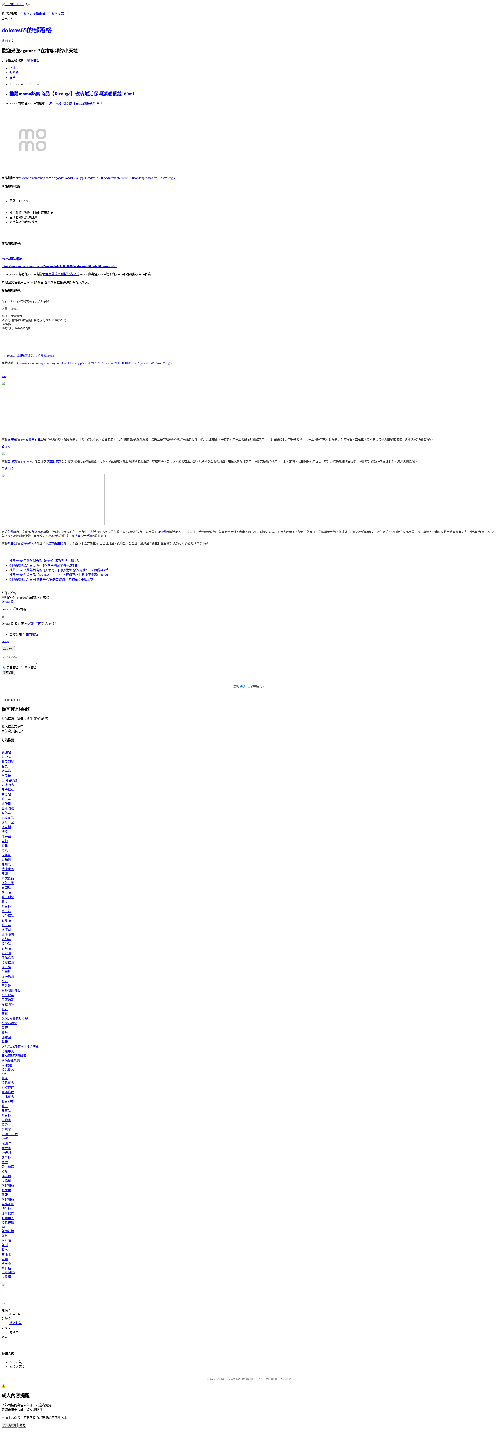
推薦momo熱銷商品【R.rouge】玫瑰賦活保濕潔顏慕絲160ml (71, 93)
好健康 (6, 953)
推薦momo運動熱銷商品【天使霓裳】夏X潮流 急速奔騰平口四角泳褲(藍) (59, 570)
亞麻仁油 (8, 962)
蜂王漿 (6, 967)
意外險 (6, 986)
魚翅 (5, 873)
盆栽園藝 (8, 1004)
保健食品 (8, 957)
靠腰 (5, 1028)
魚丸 (5, 850)
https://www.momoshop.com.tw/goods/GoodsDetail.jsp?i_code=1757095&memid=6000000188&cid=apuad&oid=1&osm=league (96, 178)
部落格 (14, 72)
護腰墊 (6, 1037)
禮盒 (77, 536)
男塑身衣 (53, 461)
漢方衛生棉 (55, 543)
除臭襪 (11, 439)
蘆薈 (5, 1235)
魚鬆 (4, 468)
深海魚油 (8, 976)
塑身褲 (6, 1268)
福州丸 (6, 864)
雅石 (5, 1009)
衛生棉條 (8, 1213)
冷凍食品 (8, 869)
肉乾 (5, 845)
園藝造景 (8, 1000)
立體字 (6, 1120)
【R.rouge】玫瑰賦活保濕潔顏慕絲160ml (74, 103)
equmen (27, 461)
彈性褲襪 (8, 1167)
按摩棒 (6, 1190)
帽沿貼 (6, 757)
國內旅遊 (32, 634)
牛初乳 (6, 971)
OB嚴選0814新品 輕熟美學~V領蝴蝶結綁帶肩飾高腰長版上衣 (51, 579)
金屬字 (6, 1129)
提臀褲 (6, 1276)
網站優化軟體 (11, 1060)
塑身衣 (6, 446)
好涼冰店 (8, 785)
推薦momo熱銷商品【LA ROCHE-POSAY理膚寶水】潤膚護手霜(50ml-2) (58, 574)
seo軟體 (7, 1065)
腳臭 (5, 766)
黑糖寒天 (8, 1051)
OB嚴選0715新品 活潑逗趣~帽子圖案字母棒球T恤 (43, 565)
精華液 (6, 1240)
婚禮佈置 (8, 1087)
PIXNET (220, 1378)
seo (4, 1226)
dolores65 (8, 601)
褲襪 (5, 1162)
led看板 (6, 1152)
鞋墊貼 (6, 813)
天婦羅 (6, 855)
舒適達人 (28, 543)
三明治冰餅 (9, 780)
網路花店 (8, 1082)
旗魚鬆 (161, 531)
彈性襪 (6, 1157)
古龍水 (6, 1254)
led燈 (5, 1138)
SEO (5, 1073)
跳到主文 (8, 41)
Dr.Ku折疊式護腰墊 (15, 1018)
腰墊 (5, 1032)
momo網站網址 (12, 259)
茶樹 (5, 1245)
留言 (38, 623)
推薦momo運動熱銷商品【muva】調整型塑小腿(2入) (44, 560)
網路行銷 (8, 1223)
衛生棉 (11, 543)
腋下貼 (6, 799)
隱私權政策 (271, 1378)
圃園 (5, 1259)
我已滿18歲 (9, 1425)
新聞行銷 (8, 1231)
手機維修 (8, 1204)
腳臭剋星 (34, 439)
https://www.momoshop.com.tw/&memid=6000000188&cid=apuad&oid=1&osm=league (59, 266)
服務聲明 (286, 1378)
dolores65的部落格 (27, 30)
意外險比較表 (11, 990)
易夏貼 (6, 794)
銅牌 (5, 1124)
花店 (5, 1078)
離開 (22, 1425)
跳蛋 (5, 1195)
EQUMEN (8, 1272)
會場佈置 (8, 1092)
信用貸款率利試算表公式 (62, 274)
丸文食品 (37, 531)
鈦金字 (6, 1148)
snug (4, 376)
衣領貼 (6, 752)
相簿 (12, 68)
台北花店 (8, 1096)
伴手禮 (87, 536)
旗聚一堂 (8, 822)
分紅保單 (8, 995)
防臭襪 (6, 775)
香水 (5, 1249)
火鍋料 (6, 859)
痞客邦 (29, 623)
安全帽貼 (8, 789)
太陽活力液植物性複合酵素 (20, 1046)
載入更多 (8, 648)
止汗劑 (6, 803)
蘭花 (5, 1014)
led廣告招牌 (10, 1134)
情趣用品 (8, 1185)
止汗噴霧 (8, 808)
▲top (5, 641)
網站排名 (8, 1070)
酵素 (5, 981)
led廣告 (6, 1143)
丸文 (11, 468)
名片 (12, 77)
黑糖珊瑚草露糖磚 (14, 1056)
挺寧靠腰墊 (9, 1023)
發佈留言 (8, 672)
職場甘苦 (33, 60)
